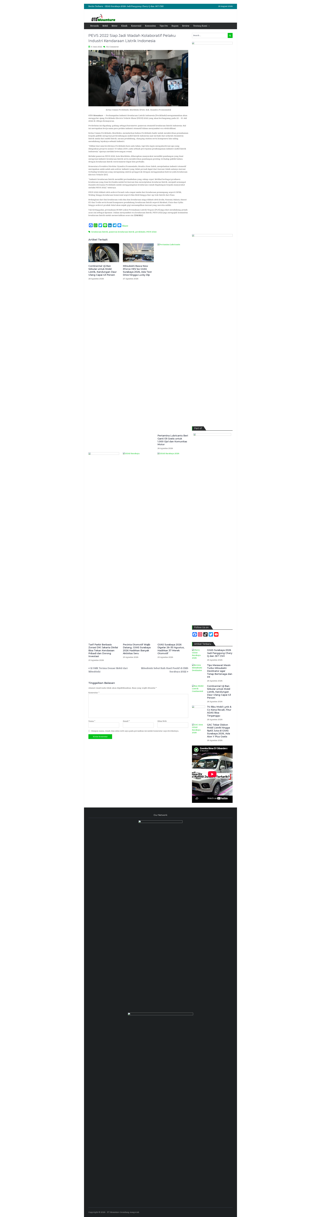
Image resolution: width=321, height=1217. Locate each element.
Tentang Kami (200, 26)
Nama (91, 721)
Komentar (93, 692)
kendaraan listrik (99, 232)
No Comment (112, 47)
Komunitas (150, 26)
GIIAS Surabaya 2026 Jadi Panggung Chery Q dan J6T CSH (219, 653)
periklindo (140, 232)
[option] (140, 6)
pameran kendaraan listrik (121, 232)
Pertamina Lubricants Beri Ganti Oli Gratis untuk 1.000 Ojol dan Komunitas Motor (172, 440)
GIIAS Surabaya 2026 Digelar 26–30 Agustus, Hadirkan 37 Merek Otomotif (170, 649)
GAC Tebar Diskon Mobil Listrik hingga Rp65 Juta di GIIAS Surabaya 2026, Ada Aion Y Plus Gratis (218, 730)
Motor (114, 26)
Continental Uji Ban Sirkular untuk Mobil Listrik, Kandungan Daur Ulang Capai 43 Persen (102, 270)
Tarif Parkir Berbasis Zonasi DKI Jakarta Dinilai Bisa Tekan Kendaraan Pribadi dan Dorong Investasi (103, 650)
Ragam (175, 26)
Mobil (105, 26)
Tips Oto (163, 26)
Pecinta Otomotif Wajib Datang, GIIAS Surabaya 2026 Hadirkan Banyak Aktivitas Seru (137, 649)
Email (126, 721)
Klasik (124, 26)
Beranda (94, 26)
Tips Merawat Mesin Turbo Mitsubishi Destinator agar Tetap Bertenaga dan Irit (144, 6)
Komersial (136, 26)
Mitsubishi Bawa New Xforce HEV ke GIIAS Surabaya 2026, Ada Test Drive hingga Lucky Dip (137, 270)
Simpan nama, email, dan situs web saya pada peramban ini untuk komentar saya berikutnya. (135, 731)
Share (125, 226)
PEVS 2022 (151, 232)
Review (185, 26)
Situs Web (162, 721)
